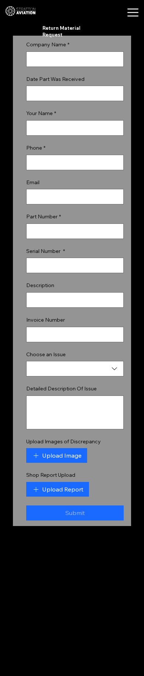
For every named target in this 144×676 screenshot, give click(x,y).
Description (40, 285)
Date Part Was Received (55, 79)
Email (33, 182)
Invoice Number (45, 319)
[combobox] (75, 368)
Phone (35, 147)
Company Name (47, 44)
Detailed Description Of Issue (61, 388)
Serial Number (45, 251)
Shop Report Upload (50, 475)
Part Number (43, 216)
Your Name (41, 113)
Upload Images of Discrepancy (63, 441)
